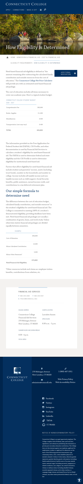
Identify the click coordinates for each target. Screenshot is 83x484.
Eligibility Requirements (21, 63)
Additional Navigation (66, 73)
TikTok (49, 420)
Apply (8, 10)
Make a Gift (32, 10)
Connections (18, 10)
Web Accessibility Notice (65, 382)
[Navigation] (41, 10)
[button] (79, 480)
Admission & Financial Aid (28, 57)
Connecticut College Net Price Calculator (35, 80)
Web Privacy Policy (65, 379)
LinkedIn (49, 416)
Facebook (50, 398)
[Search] (46, 10)
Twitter (49, 403)
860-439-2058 (24, 296)
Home (8, 58)
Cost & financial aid (51, 57)
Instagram (50, 407)
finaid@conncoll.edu (28, 299)
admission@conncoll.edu (42, 382)
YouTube (49, 411)
